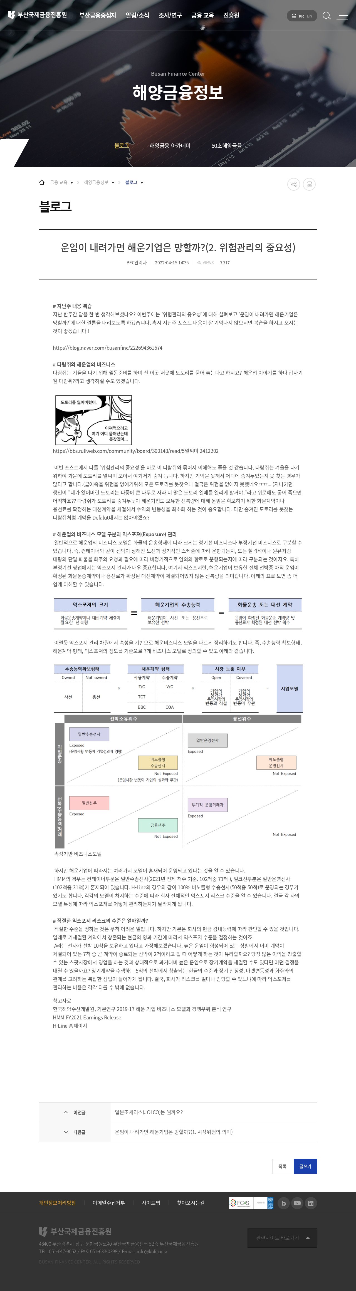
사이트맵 (151, 1202)
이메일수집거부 (109, 1202)
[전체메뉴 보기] (342, 15)
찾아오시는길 (191, 1202)
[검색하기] (326, 15)
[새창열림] (284, 1203)
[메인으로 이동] (41, 182)
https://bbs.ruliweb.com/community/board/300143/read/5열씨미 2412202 (136, 451)
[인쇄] (309, 184)
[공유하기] (293, 184)
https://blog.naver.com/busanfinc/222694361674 (107, 347)
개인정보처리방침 (57, 1202)
